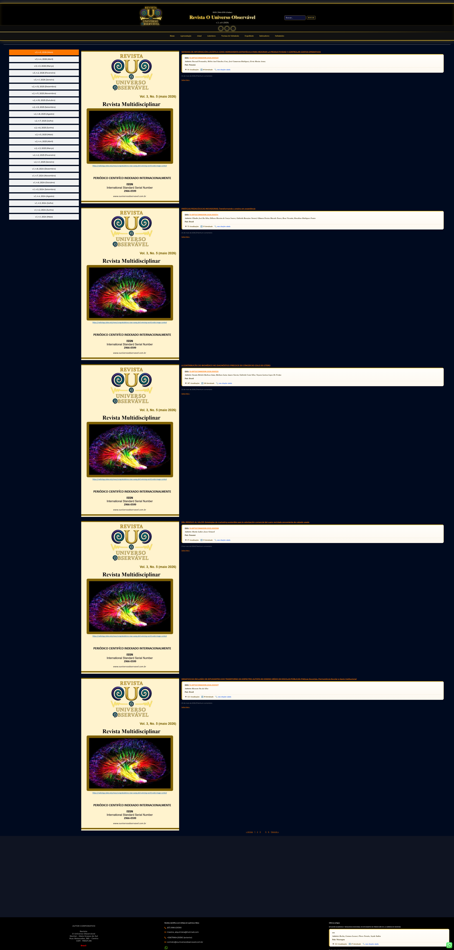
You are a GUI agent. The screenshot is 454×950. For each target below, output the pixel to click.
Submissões (279, 35)
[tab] (44, 52)
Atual (199, 35)
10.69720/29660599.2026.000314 (203, 215)
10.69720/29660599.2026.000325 (203, 371)
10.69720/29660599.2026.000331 (344, 933)
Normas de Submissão (230, 35)
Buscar (311, 18)
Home (172, 35)
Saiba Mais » (185, 80)
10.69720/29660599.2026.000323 (203, 58)
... (221, 28)
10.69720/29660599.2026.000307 (204, 685)
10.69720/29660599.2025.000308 (204, 528)
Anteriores (211, 35)
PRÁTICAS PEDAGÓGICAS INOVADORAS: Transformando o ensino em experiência (218, 209)
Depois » (275, 832)
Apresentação (185, 35)
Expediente (249, 35)
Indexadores (264, 35)
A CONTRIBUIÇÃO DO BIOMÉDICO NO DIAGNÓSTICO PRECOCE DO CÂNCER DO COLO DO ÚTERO (226, 365)
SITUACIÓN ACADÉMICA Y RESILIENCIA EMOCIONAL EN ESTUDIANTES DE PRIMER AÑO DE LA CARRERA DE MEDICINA (365, 927)
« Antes (249, 832)
